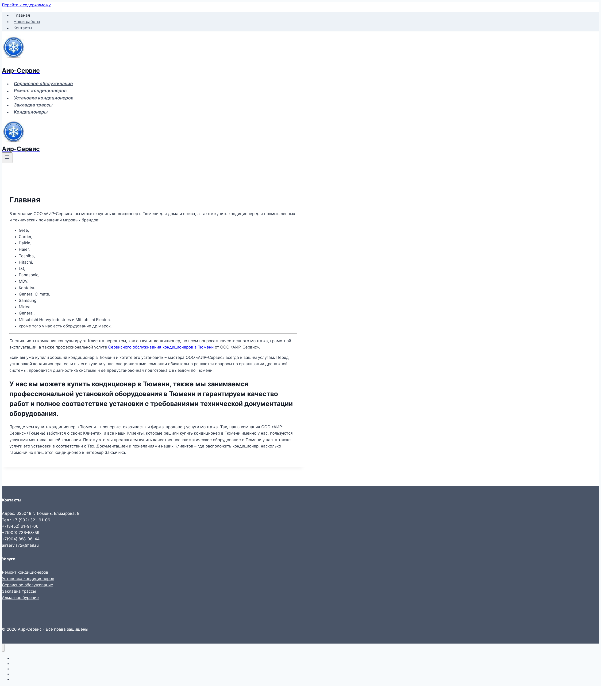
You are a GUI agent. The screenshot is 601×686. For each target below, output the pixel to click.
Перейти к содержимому (26, 5)
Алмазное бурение (20, 597)
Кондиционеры (31, 112)
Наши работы (27, 21)
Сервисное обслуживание (43, 83)
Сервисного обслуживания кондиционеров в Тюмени (161, 347)
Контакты (23, 28)
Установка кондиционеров (43, 98)
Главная (22, 15)
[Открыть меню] (7, 157)
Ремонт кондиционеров (40, 91)
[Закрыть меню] (3, 648)
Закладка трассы (33, 105)
